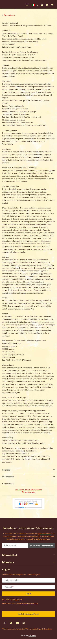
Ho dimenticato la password (12, 600)
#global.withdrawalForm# (28, 614)
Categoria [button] (6, 470)
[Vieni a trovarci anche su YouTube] (17, 623)
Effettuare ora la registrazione (26, 603)
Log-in (28, 594)
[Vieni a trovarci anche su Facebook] (4, 623)
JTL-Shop (32, 636)
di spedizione (48, 629)
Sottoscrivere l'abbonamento (41, 545)
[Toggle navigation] (27, 5)
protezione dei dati (45, 534)
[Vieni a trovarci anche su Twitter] (11, 623)
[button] (35, 5)
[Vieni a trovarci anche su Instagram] (23, 623)
